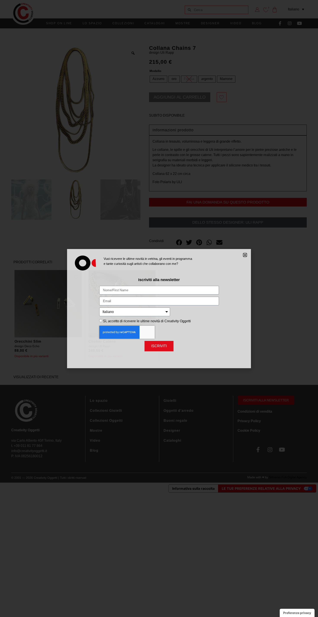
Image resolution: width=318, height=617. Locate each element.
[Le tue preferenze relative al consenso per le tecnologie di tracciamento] (297, 613)
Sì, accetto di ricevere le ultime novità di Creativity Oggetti (147, 321)
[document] (159, 308)
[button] (245, 255)
